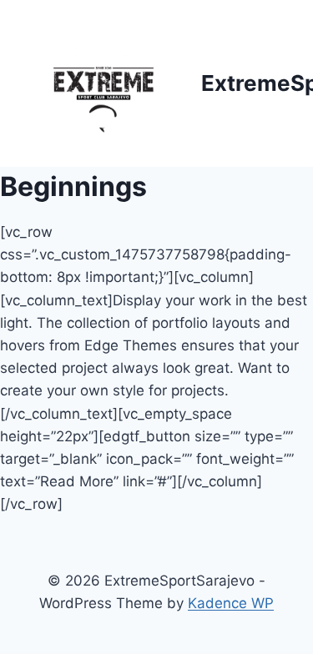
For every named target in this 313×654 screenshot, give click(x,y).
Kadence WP (231, 603)
